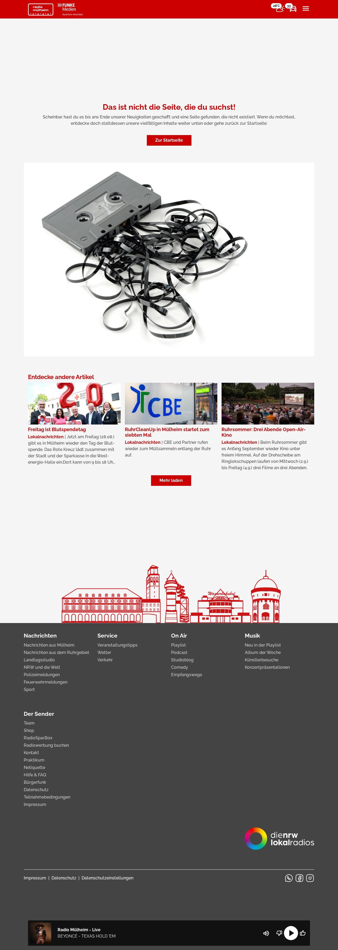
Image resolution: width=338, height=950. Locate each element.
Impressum (35, 804)
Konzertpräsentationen (267, 667)
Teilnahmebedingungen (47, 797)
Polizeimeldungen (42, 674)
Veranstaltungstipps (117, 645)
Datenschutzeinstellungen (107, 877)
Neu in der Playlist (263, 645)
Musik (252, 635)
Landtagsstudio (39, 659)
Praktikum (34, 760)
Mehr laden (171, 480)
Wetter (104, 652)
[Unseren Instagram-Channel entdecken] (310, 878)
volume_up (266, 933)
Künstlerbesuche (261, 659)
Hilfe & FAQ (35, 774)
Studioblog (182, 659)
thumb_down (279, 933)
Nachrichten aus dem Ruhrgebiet (56, 652)
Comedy (179, 667)
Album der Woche (263, 652)
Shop (29, 730)
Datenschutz (36, 789)
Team (29, 723)
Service (107, 635)
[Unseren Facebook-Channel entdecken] (299, 878)
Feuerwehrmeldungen (45, 682)
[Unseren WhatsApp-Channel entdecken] (289, 878)
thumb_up (302, 933)
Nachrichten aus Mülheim (49, 645)
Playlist (178, 645)
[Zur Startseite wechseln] (40, 9)
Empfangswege (186, 674)
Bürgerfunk (35, 782)
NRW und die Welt (42, 667)
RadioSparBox (38, 737)
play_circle (291, 933)
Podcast (179, 652)
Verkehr (105, 659)
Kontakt (31, 752)
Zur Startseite (169, 140)
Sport (29, 689)
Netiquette (34, 767)
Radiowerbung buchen (46, 745)
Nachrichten (40, 635)
